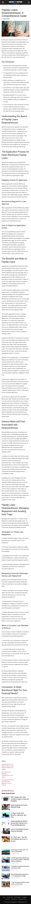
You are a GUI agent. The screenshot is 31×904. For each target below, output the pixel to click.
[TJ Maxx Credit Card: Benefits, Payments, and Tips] (6, 815)
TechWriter (24, 897)
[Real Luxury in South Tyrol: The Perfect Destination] (6, 852)
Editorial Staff (6, 18)
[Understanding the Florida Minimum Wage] (6, 807)
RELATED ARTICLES (8, 791)
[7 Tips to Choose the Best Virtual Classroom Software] (6, 884)
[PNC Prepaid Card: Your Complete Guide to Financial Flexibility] (6, 799)
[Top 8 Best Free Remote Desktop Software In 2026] (6, 868)
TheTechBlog (17, 897)
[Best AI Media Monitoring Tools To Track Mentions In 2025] (6, 876)
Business (8, 6)
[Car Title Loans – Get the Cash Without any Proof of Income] (6, 839)
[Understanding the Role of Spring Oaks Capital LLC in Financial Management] (6, 823)
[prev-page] (3, 845)
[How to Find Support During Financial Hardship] (6, 831)
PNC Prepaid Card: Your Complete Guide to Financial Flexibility (20, 799)
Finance (13, 6)
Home (3, 6)
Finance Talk (10, 897)
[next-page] (5, 845)
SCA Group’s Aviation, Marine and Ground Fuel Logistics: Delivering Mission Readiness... (20, 859)
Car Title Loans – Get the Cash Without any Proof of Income (19, 839)
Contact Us (7, 899)
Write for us (14, 899)
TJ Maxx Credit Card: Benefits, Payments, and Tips (18, 815)
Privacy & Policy (22, 899)
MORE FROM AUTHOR (8, 793)
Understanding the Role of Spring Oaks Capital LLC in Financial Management (19, 823)
